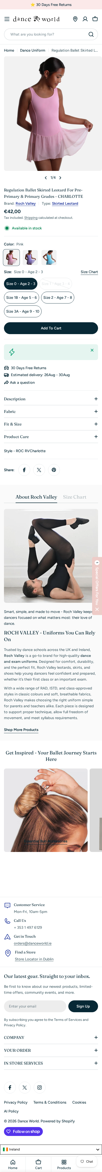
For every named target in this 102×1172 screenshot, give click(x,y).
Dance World (28, 1121)
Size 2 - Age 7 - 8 (57, 297)
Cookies (79, 1102)
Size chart (89, 272)
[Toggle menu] (7, 19)
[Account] (85, 19)
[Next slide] (60, 178)
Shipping (31, 218)
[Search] (91, 34)
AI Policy (11, 1111)
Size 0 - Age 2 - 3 (20, 284)
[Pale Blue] (49, 257)
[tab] (36, 498)
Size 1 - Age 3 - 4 (57, 286)
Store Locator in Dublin (34, 959)
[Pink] (11, 257)
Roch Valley (26, 203)
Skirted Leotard (65, 203)
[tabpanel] (51, 621)
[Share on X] (39, 470)
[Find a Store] (75, 19)
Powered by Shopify (58, 1121)
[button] (97, 586)
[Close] (92, 350)
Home (9, 50)
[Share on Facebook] (24, 470)
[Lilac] (30, 257)
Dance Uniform (32, 50)
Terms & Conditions (49, 1102)
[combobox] (51, 34)
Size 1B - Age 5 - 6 (21, 297)
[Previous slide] (46, 178)
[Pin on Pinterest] (54, 470)
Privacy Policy (15, 1102)
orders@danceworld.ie (32, 943)
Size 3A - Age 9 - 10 (22, 311)
